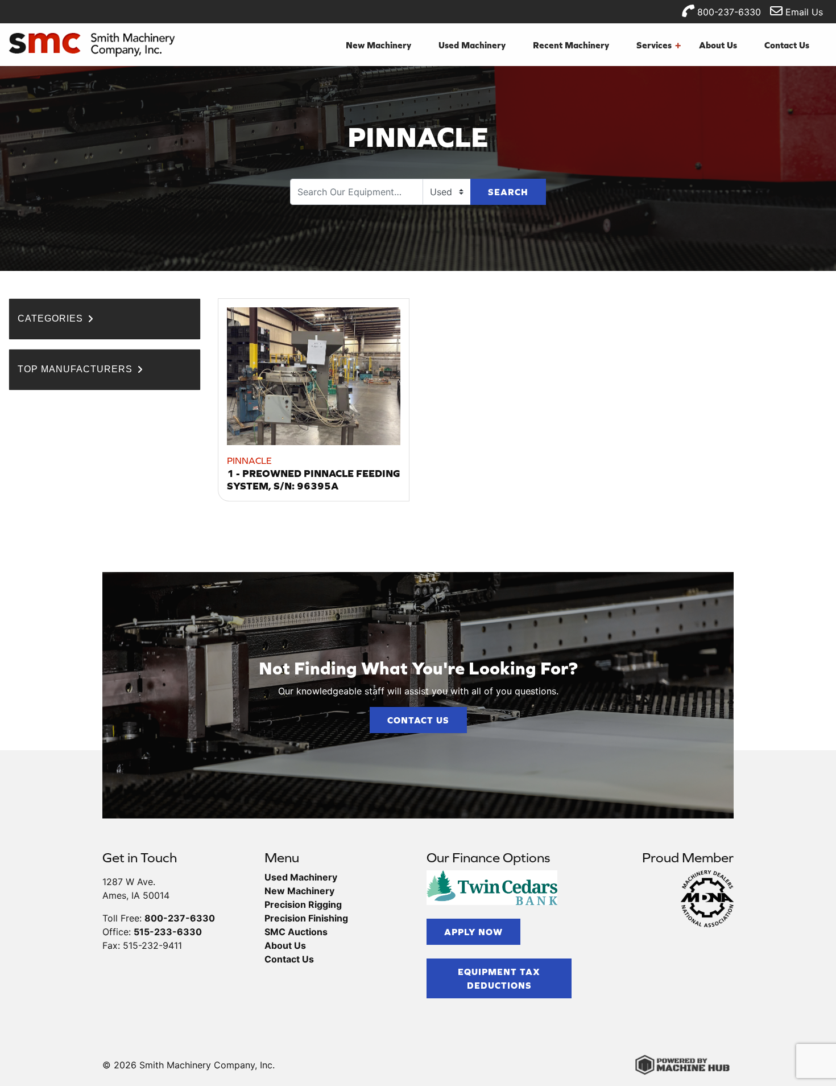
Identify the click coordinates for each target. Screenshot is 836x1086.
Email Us (803, 12)
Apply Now (473, 932)
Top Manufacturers (76, 369)
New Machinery (378, 45)
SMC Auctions (296, 931)
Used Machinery (472, 45)
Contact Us (786, 45)
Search (508, 192)
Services (658, 45)
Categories (52, 318)
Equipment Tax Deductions (499, 978)
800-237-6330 (727, 12)
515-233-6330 (168, 931)
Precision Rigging (303, 904)
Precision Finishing (306, 918)
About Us (718, 45)
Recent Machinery (571, 45)
